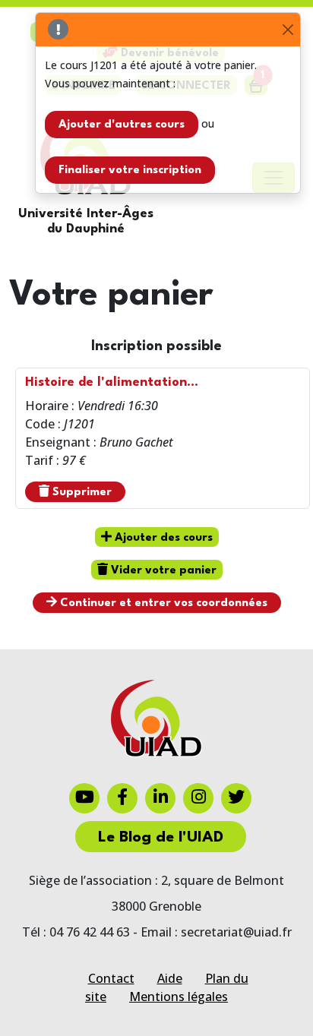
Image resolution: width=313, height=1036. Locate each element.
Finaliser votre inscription (129, 170)
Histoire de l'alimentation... (111, 382)
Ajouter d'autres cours (121, 125)
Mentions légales (178, 996)
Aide (169, 978)
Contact (111, 978)
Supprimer (80, 492)
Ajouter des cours (162, 538)
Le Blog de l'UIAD (160, 837)
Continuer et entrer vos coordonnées (162, 603)
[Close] (288, 30)
